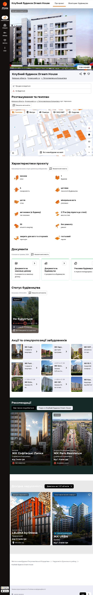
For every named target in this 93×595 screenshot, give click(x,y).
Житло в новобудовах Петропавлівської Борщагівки (30, 561)
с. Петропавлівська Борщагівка (54, 78)
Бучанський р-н (34, 78)
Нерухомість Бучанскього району (64, 561)
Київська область (19, 78)
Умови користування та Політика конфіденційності (29, 589)
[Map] (51, 132)
